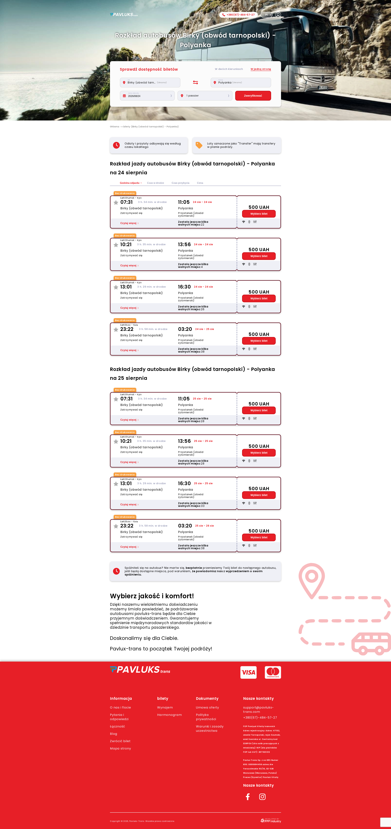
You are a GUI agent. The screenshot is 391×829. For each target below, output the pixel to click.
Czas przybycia (180, 183)
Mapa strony (120, 748)
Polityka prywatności (206, 717)
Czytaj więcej (128, 223)
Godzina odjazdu (129, 183)
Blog (113, 734)
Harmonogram (169, 715)
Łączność (117, 726)
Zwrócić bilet (120, 741)
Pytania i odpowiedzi (119, 717)
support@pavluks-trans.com (258, 709)
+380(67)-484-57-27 (241, 15)
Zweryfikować (253, 95)
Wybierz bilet (258, 213)
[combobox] (152, 82)
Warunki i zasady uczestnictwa (210, 728)
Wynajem (165, 707)
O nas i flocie (120, 707)
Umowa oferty (207, 707)
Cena (200, 183)
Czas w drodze (155, 183)
